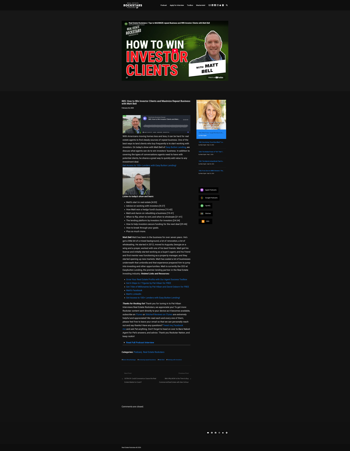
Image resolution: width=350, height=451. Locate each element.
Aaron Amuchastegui (129, 360)
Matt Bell (161, 360)
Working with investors (174, 360)
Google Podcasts (211, 198)
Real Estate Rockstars (153, 352)
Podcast (164, 5)
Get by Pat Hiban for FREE (148, 283)
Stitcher (149, 314)
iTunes (139, 314)
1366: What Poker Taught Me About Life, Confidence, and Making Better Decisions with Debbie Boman (211, 133)
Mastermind (200, 5)
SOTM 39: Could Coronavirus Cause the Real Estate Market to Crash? (140, 380)
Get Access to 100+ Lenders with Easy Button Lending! (149, 165)
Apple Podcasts (211, 190)
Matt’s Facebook (134, 290)
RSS (207, 221)
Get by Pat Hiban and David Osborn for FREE (157, 286)
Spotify (207, 205)
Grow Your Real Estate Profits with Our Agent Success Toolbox (156, 279)
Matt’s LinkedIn (133, 294)
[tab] (156, 342)
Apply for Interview (177, 5)
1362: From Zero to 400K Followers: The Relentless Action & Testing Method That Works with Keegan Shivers (211, 170)
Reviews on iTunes (163, 314)
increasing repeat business (147, 360)
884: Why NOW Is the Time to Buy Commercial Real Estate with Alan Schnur (174, 380)
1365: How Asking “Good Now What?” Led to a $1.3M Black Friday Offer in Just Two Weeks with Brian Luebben (211, 142)
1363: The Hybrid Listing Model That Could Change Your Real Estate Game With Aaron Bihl (211, 161)
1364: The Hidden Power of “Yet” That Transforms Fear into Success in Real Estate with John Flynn (211, 151)
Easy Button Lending (176, 147)
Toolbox (190, 5)
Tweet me (168, 325)
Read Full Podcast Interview (140, 342)
